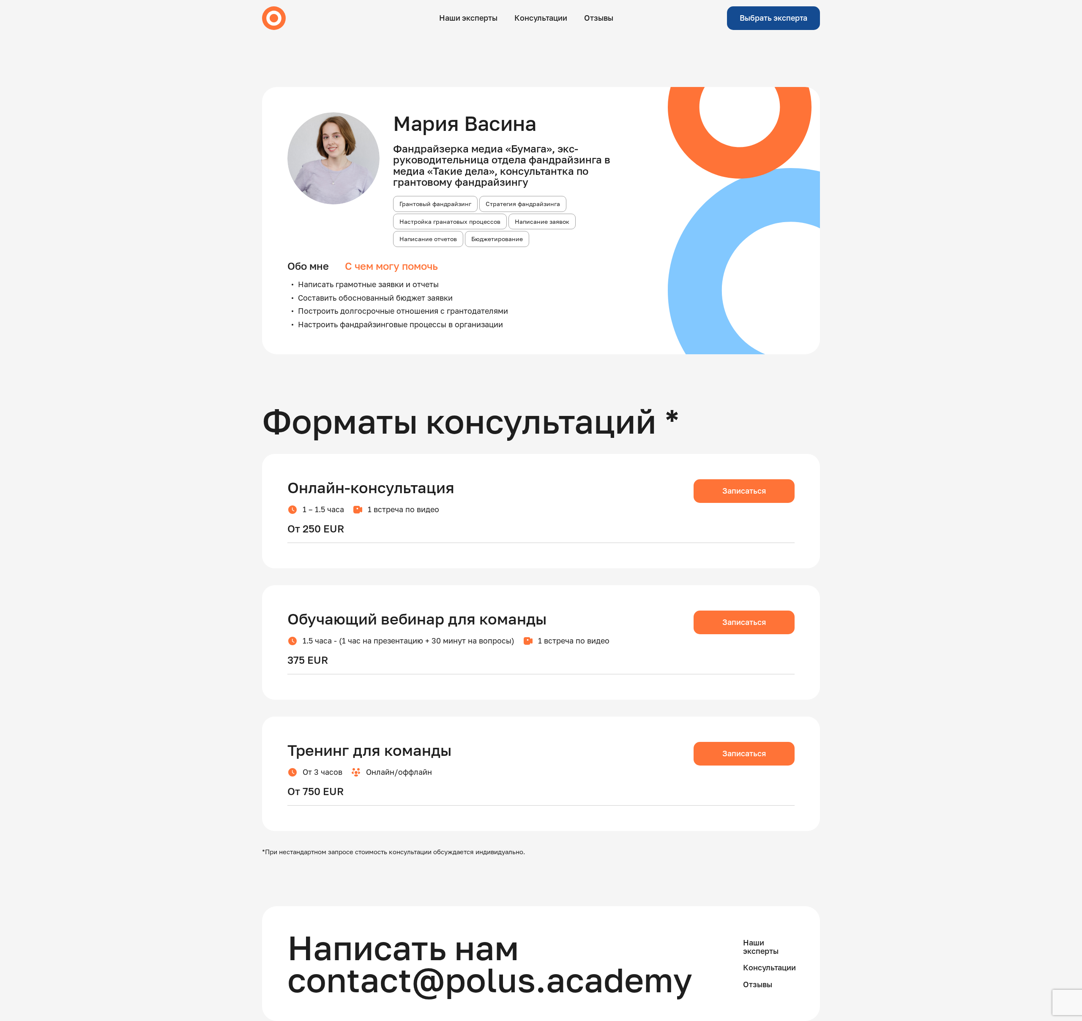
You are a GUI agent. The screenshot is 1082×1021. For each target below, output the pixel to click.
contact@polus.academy (489, 979)
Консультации (540, 17)
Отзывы (598, 17)
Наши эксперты (468, 17)
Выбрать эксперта (773, 17)
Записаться (744, 490)
